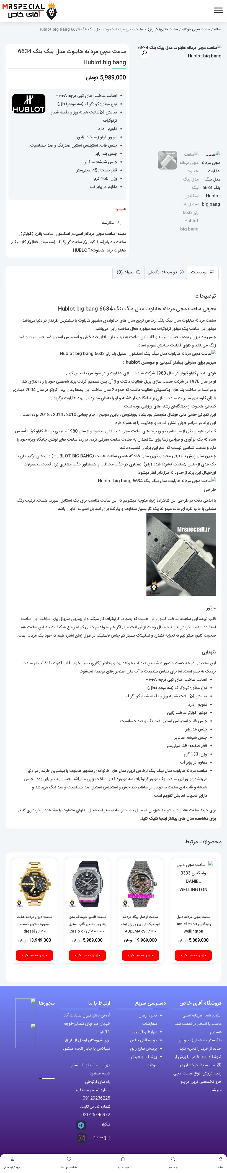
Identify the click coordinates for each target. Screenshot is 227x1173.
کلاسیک (19, 242)
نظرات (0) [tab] (126, 272)
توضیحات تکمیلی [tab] (163, 272)
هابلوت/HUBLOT (88, 250)
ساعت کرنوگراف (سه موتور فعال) (55, 242)
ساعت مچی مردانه (196, 30)
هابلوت (120, 250)
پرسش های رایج (143, 1048)
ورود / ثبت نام (12, 1168)
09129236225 (96, 1098)
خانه (220, 1168)
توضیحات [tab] (199, 272)
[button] (144, 53)
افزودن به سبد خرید (193, 955)
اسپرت (77, 234)
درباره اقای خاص (143, 1040)
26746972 (100, 1114)
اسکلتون (63, 234)
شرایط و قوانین (144, 1032)
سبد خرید (123, 1168)
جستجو (173, 1168)
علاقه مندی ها (69, 1168)
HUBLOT (62, 456)
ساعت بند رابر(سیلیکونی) (105, 242)
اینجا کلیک (158, 818)
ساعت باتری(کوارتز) (163, 30)
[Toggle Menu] (218, 10)
